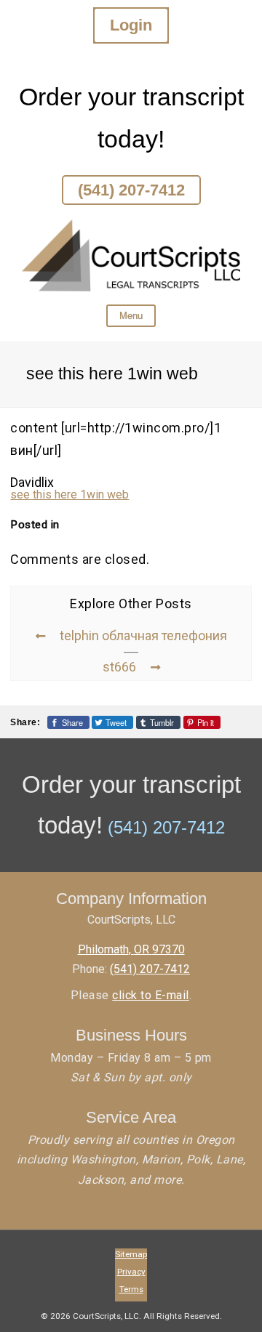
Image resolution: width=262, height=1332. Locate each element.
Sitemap (131, 1254)
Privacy (131, 1272)
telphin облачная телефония (143, 635)
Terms (131, 1289)
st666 (119, 666)
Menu (131, 315)
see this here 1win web (69, 494)
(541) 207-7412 (131, 190)
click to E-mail (150, 995)
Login (131, 25)
